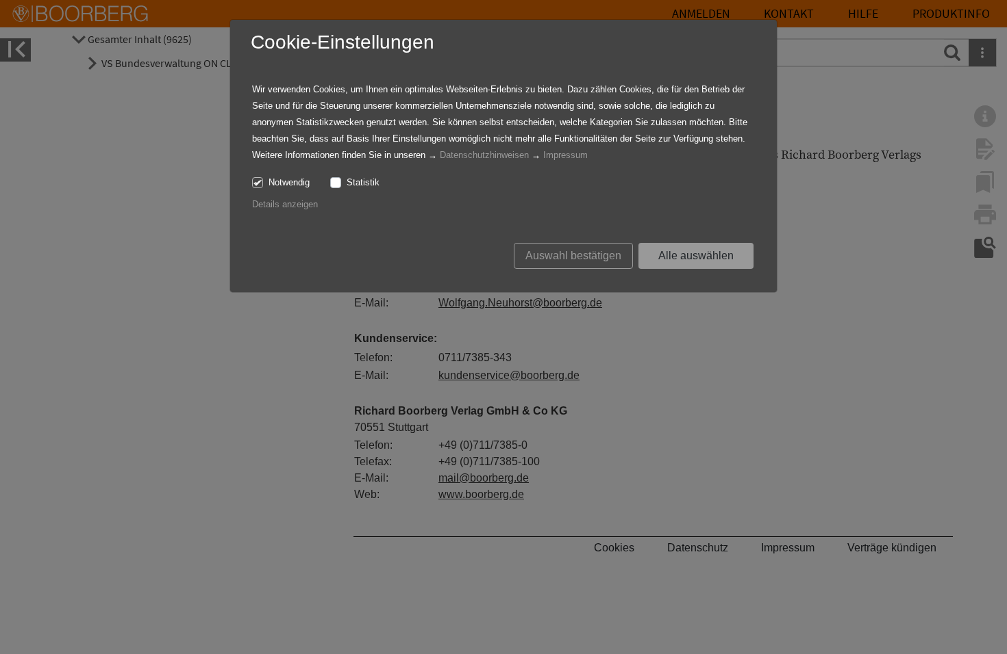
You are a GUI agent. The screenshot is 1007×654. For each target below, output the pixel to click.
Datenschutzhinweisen (484, 155)
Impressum (565, 155)
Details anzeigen (285, 204)
